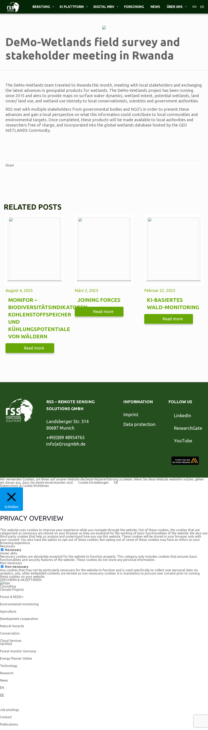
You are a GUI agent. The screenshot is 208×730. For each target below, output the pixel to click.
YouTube (183, 440)
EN (2, 687)
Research (6, 673)
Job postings (9, 710)
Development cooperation (19, 619)
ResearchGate (188, 428)
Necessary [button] (7, 546)
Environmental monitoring (19, 604)
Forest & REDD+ (11, 597)
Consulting (8, 586)
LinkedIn (182, 415)
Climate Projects (12, 589)
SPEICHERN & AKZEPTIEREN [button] (20, 580)
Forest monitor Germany (18, 651)
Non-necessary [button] (11, 563)
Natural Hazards (12, 626)
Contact (6, 717)
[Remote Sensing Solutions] (13, 6)
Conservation (10, 633)
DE (2, 695)
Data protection (139, 424)
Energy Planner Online (16, 658)
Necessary (13, 550)
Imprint (130, 414)
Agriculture (8, 611)
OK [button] (116, 482)
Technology (8, 666)
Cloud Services (11, 640)
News (4, 680)
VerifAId (6, 644)
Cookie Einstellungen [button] (93, 482)
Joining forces (98, 300)
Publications (9, 724)
